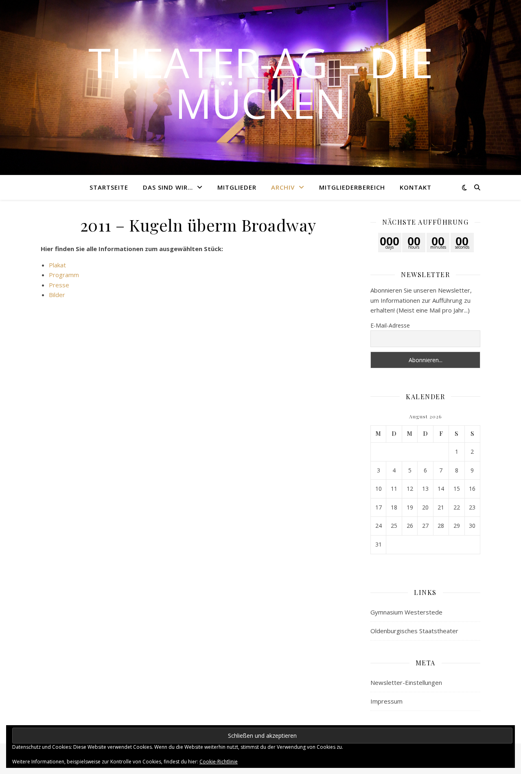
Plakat (57, 265)
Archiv (283, 187)
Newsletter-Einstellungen (406, 682)
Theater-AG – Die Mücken (260, 82)
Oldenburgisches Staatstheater (414, 631)
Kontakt (415, 187)
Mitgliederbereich (352, 187)
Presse (59, 285)
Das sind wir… (168, 187)
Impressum (386, 701)
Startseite (109, 187)
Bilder (57, 295)
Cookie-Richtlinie (218, 761)
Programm (64, 275)
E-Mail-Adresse (390, 325)
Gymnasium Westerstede (406, 612)
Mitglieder (236, 187)
